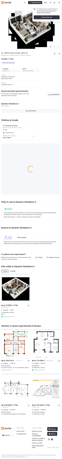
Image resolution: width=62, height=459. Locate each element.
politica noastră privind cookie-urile (46, 11)
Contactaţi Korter (21, 434)
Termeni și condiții (37, 443)
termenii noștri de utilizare (43, 12)
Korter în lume (20, 431)
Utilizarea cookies (37, 431)
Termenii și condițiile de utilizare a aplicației (38, 439)
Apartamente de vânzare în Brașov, (10, 55)
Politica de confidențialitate (36, 434)
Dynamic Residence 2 (25, 55)
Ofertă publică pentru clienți (38, 446)
